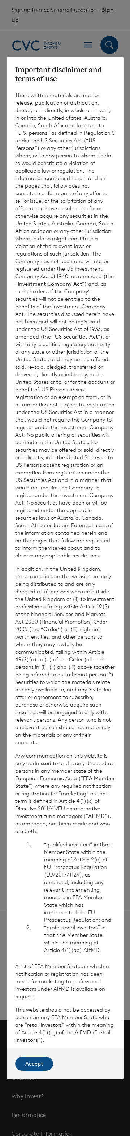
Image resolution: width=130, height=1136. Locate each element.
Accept (34, 1063)
